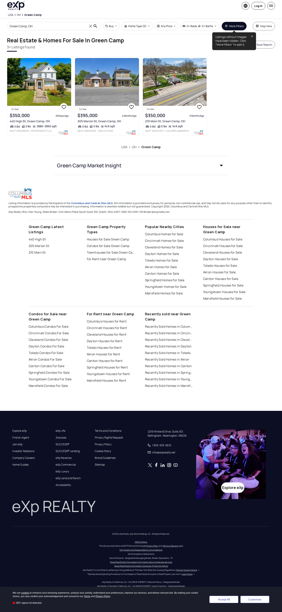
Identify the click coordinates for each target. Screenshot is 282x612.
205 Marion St (39, 246)
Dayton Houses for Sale (220, 259)
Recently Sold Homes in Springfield (169, 372)
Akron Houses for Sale (219, 272)
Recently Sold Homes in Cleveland (169, 340)
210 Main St (37, 252)
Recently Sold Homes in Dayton (168, 346)
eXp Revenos (64, 457)
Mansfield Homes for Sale (164, 293)
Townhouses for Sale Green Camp (111, 252)
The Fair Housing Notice (186, 570)
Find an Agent (20, 437)
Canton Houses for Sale (220, 279)
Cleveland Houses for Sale (222, 252)
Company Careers (23, 457)
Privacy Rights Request (109, 437)
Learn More (187, 574)
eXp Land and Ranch (68, 478)
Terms (87, 596)
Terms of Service (170, 545)
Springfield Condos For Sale (49, 372)
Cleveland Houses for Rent (106, 334)
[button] (141, 165)
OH (134, 147)
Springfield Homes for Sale (165, 280)
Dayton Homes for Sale (162, 254)
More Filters (236, 26)
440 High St (37, 239)
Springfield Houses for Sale (223, 285)
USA (124, 147)
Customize (254, 599)
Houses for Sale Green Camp (108, 239)
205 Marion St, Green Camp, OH (99, 121)
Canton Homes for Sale (162, 273)
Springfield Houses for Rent (107, 367)
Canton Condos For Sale (47, 366)
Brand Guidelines (105, 457)
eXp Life (60, 430)
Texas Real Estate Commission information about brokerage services (141, 562)
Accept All (224, 599)
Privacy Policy (103, 444)
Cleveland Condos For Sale (48, 340)
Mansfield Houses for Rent (106, 380)
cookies (25, 592)
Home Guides (20, 464)
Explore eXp (19, 430)
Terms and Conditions (108, 430)
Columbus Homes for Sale (164, 234)
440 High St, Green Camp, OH (30, 121)
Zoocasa (61, 437)
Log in (258, 6)
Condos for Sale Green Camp (108, 246)
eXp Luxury (62, 471)
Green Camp (151, 147)
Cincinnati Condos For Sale (49, 333)
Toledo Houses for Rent (104, 347)
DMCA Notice (141, 542)
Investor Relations (23, 451)
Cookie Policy (103, 451)
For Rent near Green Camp (106, 259)
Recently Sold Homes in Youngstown (169, 379)
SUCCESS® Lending (68, 451)
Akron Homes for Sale (161, 267)
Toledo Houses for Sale (220, 265)
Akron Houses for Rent (103, 354)
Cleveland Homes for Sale (164, 247)
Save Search (264, 44)
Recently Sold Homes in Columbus (169, 326)
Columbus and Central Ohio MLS (92, 203)
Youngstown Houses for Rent (108, 374)
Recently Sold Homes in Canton (168, 366)
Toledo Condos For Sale (46, 353)
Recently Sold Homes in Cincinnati (169, 333)
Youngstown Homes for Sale (166, 287)
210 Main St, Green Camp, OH (165, 121)
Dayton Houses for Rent (104, 341)
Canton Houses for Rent (105, 361)
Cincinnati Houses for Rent (107, 328)
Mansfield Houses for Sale (222, 298)
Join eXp (17, 444)
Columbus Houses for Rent (107, 321)
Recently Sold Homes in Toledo (168, 353)
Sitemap (100, 464)
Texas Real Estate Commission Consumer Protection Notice (141, 566)
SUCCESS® (62, 444)
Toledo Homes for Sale (161, 260)
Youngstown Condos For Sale (50, 379)
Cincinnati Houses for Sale (223, 246)
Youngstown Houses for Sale (224, 292)
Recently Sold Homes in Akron (167, 359)
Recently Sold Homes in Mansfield (169, 386)
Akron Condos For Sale (45, 359)
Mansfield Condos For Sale (48, 386)
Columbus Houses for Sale (222, 239)
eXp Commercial (66, 464)
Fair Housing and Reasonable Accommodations (141, 550)
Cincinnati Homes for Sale (164, 240)
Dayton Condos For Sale (46, 346)
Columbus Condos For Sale (49, 326)
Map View (266, 26)
